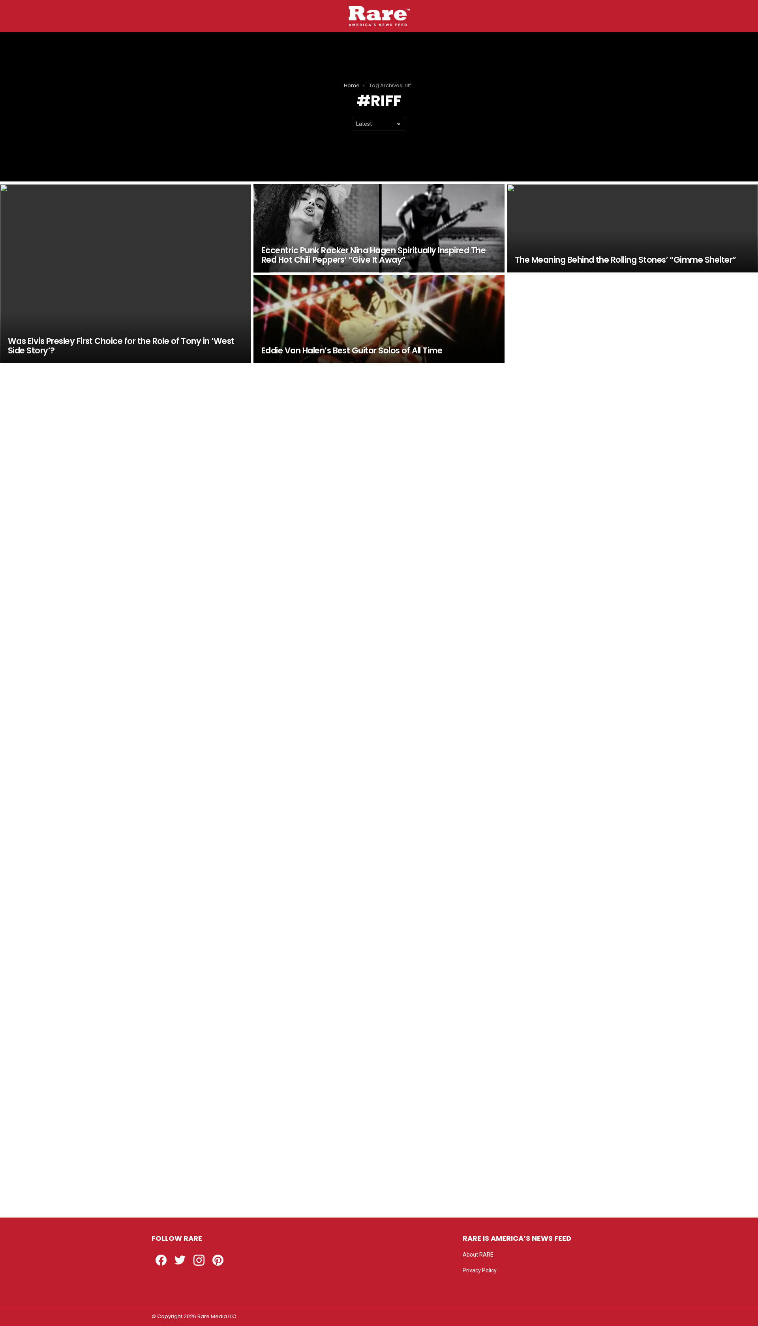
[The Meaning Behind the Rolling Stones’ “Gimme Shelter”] (632, 228)
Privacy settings (482, 1286)
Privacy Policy (480, 1270)
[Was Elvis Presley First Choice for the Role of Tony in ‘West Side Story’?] (125, 273)
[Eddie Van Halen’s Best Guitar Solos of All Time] (379, 319)
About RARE (478, 1254)
